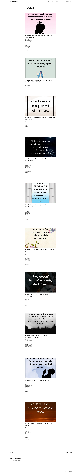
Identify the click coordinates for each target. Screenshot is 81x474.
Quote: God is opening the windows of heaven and (38, 205)
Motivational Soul (13, 1)
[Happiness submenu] (59, 1)
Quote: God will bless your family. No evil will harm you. (40, 118)
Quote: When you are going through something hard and (37, 336)
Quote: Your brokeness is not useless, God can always (39, 250)
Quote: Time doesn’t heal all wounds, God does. (37, 295)
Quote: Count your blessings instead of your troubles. (38, 36)
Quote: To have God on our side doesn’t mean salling (38, 424)
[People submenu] (63, 1)
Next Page (69, 452)
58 (12, 452)
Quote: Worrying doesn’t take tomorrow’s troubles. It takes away (39, 81)
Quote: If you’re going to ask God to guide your (37, 381)
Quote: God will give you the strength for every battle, (39, 159)
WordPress (70, 471)
